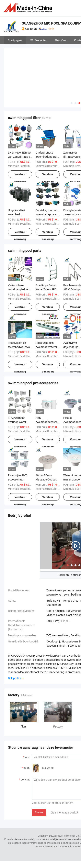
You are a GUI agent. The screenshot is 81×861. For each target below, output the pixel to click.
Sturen (39, 812)
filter (23, 726)
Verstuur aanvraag (20, 175)
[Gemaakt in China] (28, 7)
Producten (40, 40)
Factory (58, 726)
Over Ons (60, 40)
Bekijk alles (14, 678)
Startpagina (15, 40)
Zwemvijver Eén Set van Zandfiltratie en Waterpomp (19, 157)
